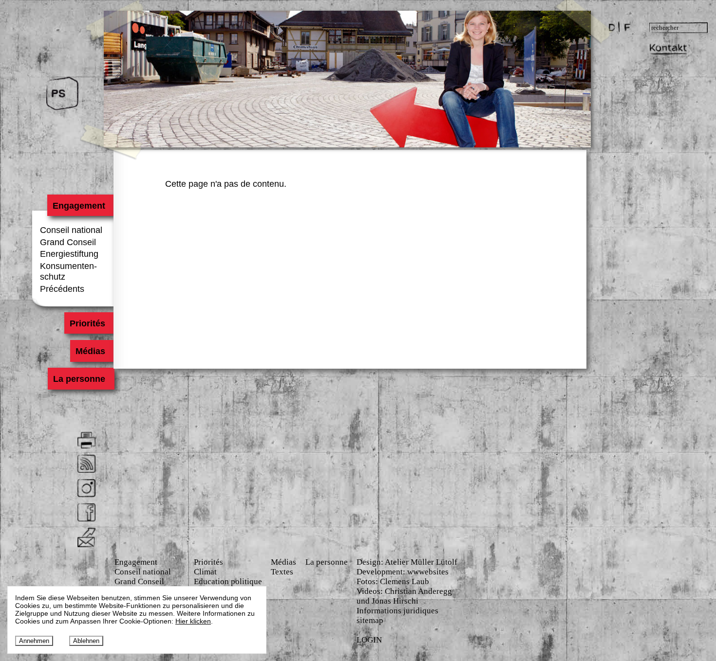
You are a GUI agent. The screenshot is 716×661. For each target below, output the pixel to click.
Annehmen (34, 640)
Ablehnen (86, 640)
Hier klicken (193, 621)
